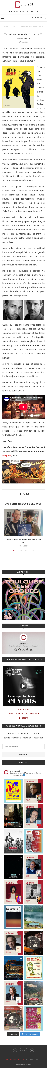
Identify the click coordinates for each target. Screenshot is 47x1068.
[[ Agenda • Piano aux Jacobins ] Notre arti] (13, 816)
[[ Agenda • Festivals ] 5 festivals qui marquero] (13, 867)
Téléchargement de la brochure (24, 714)
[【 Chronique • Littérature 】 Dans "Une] (33, 892)
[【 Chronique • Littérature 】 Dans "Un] (13, 892)
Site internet (24, 709)
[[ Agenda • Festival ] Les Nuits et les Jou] (33, 968)
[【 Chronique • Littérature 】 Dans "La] (33, 791)
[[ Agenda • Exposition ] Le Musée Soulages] (13, 917)
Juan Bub (27, 38)
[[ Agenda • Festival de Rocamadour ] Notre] (13, 968)
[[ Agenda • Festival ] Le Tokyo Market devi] (13, 791)
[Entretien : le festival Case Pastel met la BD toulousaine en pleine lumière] (23, 522)
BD (14, 27)
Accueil (5, 27)
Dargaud (6, 455)
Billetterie (23, 718)
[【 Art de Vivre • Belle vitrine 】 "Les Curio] (13, 1018)
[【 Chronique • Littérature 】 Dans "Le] (13, 993)
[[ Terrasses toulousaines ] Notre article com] (33, 993)
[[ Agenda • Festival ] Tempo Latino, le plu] (33, 1018)
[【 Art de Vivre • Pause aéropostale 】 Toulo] (33, 943)
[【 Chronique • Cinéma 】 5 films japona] (13, 841)
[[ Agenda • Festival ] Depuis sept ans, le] (33, 841)
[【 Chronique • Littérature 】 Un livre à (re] (13, 943)
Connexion (21, 1059)
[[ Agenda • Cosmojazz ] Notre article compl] (33, 917)
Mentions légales (11, 1059)
